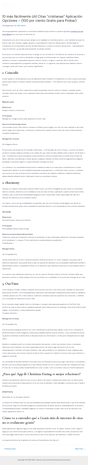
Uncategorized (7, 26)
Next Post (80, 449)
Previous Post (9, 449)
